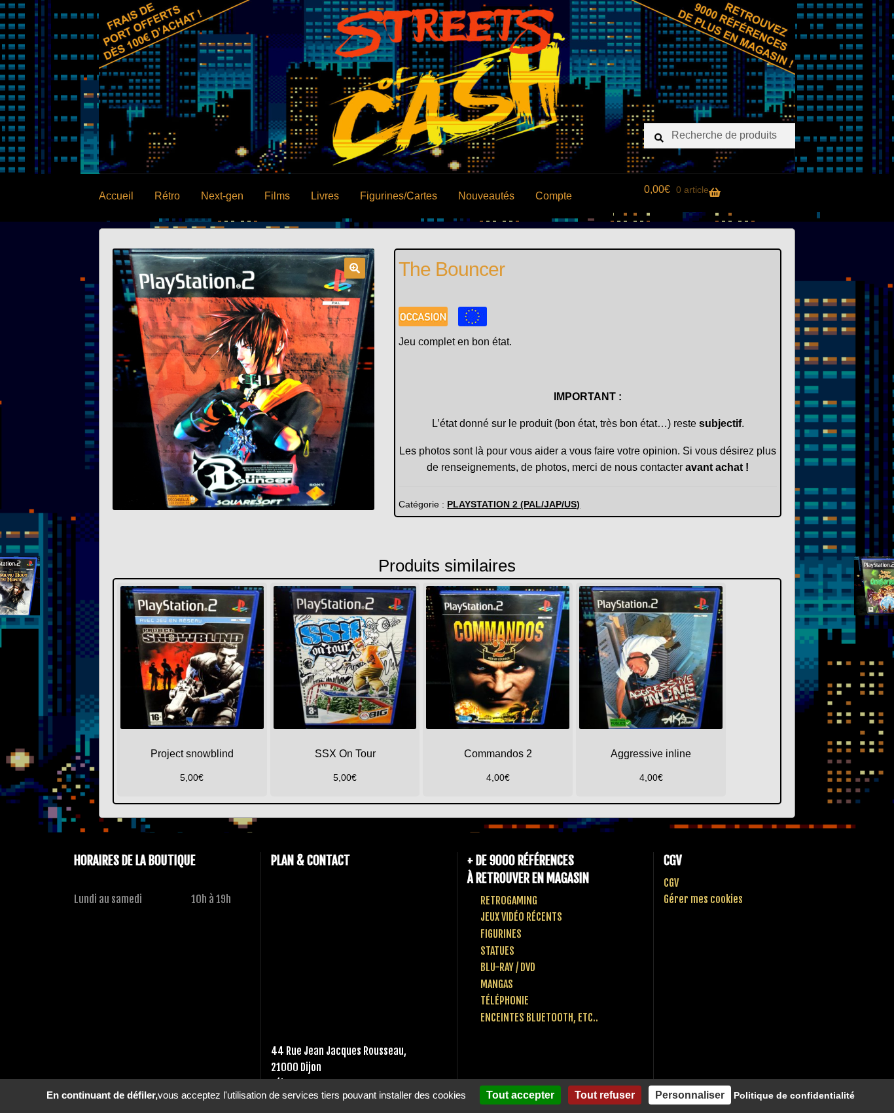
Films (277, 195)
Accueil (116, 195)
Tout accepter (520, 1095)
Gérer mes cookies (703, 899)
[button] (354, 268)
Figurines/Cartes (398, 195)
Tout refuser (605, 1095)
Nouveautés (486, 195)
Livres (325, 195)
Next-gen (222, 195)
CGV (671, 882)
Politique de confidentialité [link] (794, 1095)
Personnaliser (689, 1095)
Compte (553, 195)
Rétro (167, 195)
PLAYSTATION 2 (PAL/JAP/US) (513, 504)
